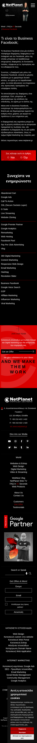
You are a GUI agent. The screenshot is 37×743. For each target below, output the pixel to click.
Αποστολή (18, 612)
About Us (18, 492)
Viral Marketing (8, 303)
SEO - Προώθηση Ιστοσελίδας (18, 669)
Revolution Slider (8, 276)
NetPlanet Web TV (18, 481)
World (18, 457)
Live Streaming (8, 213)
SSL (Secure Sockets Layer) (14, 205)
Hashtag (5, 272)
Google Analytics (8, 228)
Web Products (18, 486)
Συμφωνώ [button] (22, 729)
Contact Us (18, 495)
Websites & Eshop (18, 463)
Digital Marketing (18, 469)
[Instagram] (15, 441)
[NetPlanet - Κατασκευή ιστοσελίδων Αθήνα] (12, 5)
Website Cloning (8, 217)
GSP (3, 291)
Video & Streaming (18, 472)
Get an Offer (8, 351)
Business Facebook (10, 283)
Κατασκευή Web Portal (18, 640)
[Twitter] (9, 447)
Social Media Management (18, 675)
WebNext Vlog (18, 478)
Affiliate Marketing (9, 295)
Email (18, 595)
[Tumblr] (21, 447)
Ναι (13, 157)
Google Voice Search (10, 287)
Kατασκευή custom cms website (18, 637)
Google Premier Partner (12, 224)
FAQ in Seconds (18, 484)
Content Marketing (9, 260)
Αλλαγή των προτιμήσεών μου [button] (22, 737)
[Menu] (33, 5)
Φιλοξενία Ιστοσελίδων (18, 645)
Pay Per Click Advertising (12, 245)
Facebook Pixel (8, 240)
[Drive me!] (2, 408)
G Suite (4, 209)
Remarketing (7, 232)
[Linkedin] (27, 447)
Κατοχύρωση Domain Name (18, 648)
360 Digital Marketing (10, 256)
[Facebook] (21, 441)
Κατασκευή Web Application (18, 651)
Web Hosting (7, 236)
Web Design (18, 466)
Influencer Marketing (10, 299)
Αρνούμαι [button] (22, 732)
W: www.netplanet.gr (18, 426)
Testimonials (18, 507)
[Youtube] (9, 441)
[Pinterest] (27, 441)
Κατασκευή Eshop (18, 643)
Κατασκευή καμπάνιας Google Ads (18, 666)
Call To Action (7, 201)
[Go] (18, 561)
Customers (19, 501)
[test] (14, 573)
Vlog (3, 248)
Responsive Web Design (12, 264)
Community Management (18, 678)
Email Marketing (8, 268)
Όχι (26, 157)
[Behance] (15, 447)
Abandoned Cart (8, 193)
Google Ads (6, 197)
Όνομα (18, 586)
